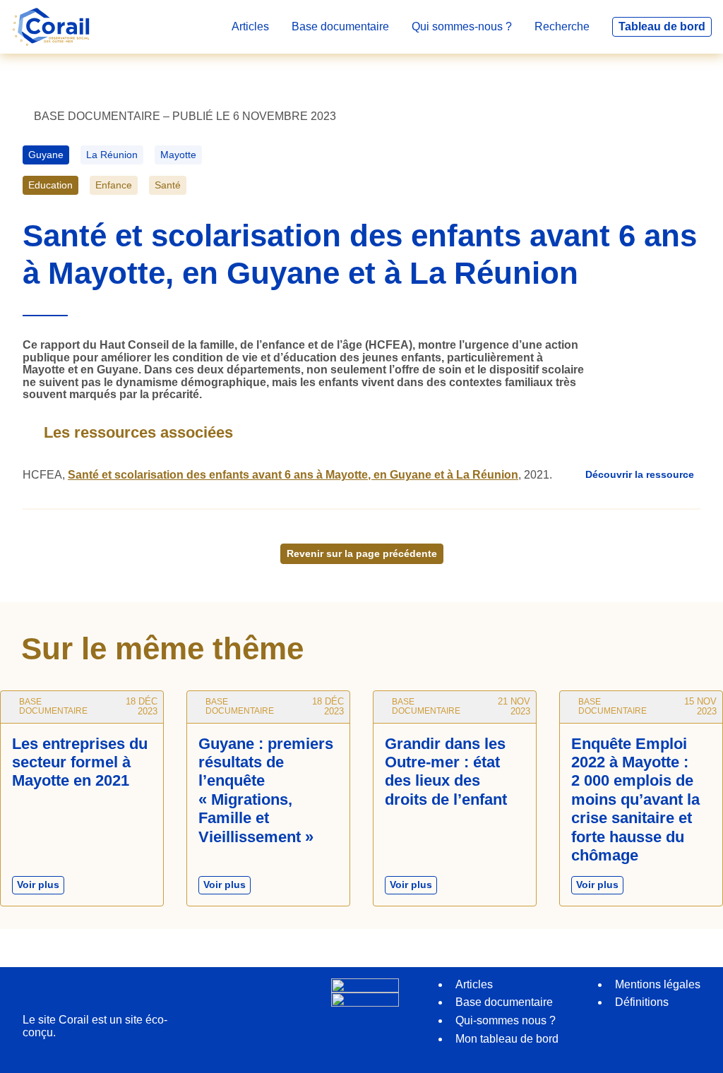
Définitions (642, 1002)
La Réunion (112, 154)
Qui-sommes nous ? (505, 1020)
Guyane (46, 154)
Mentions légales (657, 984)
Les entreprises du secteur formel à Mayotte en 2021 (80, 762)
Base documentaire (504, 1002)
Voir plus (40, 886)
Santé (168, 185)
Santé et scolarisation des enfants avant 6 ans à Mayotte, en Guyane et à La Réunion (293, 475)
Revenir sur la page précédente (362, 553)
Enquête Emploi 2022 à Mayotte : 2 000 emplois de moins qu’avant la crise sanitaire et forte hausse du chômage (635, 799)
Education (50, 185)
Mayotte (178, 154)
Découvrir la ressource (639, 474)
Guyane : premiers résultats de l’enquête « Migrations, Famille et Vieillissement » (265, 790)
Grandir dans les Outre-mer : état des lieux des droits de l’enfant (446, 771)
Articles (474, 984)
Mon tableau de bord (506, 1039)
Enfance (113, 185)
